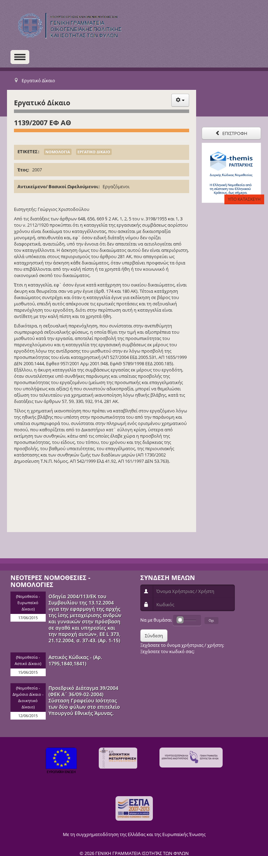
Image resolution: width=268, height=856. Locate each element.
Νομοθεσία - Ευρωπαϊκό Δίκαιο (28, 602)
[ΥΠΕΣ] (191, 757)
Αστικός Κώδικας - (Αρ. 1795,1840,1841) (75, 660)
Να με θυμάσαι (156, 620)
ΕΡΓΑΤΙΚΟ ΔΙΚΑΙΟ (93, 151)
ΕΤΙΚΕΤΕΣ (27, 151)
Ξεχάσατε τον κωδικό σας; (167, 651)
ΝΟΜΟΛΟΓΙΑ (57, 151)
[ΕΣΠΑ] (134, 808)
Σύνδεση (154, 635)
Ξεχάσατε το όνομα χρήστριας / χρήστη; (182, 645)
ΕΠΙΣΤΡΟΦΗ (234, 133)
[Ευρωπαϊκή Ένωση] (61, 761)
